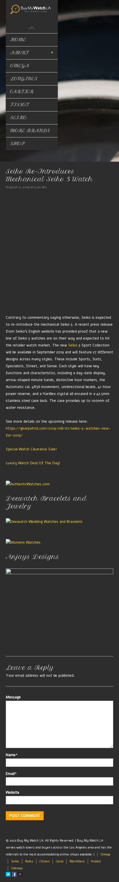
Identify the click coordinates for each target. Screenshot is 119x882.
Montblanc (77, 861)
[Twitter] (8, 874)
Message (13, 697)
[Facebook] (14, 874)
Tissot (19, 104)
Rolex (29, 861)
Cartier (22, 91)
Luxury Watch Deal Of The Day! (33, 462)
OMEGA (19, 65)
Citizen (44, 861)
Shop (17, 143)
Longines (24, 78)
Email (11, 773)
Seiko (18, 117)
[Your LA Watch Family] (31, 9)
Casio (60, 861)
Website (12, 792)
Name (12, 755)
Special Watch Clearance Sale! (31, 449)
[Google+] (20, 874)
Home (18, 39)
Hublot (96, 861)
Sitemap (17, 868)
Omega (105, 854)
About (19, 52)
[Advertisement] (59, 252)
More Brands (30, 130)
